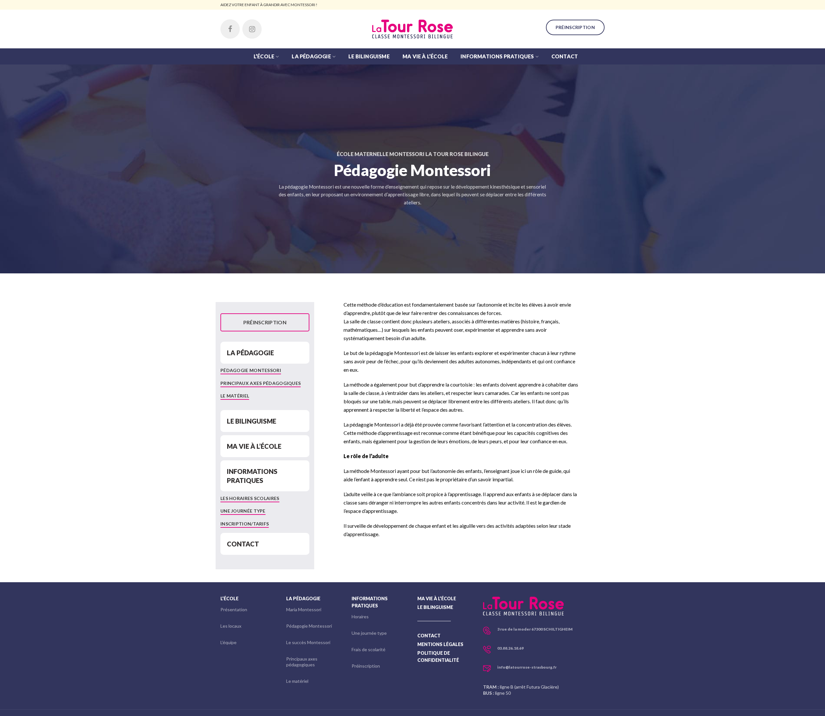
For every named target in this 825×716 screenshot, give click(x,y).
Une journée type (243, 511)
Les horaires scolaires (249, 498)
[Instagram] (252, 29)
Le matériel (234, 395)
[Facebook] (230, 29)
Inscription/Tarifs (244, 523)
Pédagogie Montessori (250, 370)
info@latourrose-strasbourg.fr (527, 667)
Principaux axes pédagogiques (260, 383)
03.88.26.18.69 (510, 648)
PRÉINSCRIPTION (575, 27)
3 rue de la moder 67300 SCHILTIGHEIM (535, 629)
